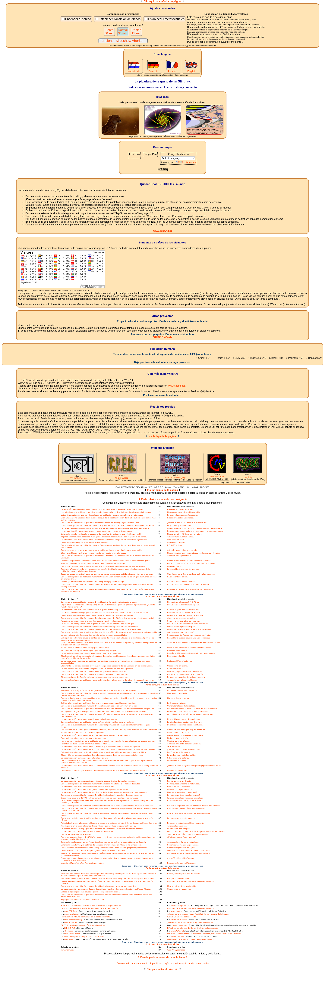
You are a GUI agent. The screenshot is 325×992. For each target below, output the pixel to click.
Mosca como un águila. (177, 693)
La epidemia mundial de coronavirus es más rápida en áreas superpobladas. (94, 635)
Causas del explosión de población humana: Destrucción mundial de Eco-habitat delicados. (100, 784)
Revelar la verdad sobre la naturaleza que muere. (188, 853)
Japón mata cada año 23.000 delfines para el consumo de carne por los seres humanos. (99, 798)
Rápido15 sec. (136, 31)
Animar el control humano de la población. (185, 674)
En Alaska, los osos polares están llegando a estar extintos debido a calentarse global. (99, 624)
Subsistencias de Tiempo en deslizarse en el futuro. (189, 635)
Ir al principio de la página (162, 490)
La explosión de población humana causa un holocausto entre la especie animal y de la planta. (102, 509)
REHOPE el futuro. (175, 545)
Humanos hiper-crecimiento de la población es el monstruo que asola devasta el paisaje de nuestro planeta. (108, 741)
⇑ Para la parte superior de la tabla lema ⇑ (162, 957)
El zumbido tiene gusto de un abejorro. (184, 719)
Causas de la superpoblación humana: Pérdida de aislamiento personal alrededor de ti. (99, 886)
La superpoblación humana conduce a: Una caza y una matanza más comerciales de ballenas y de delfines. (108, 749)
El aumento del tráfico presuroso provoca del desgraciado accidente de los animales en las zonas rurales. (107, 666)
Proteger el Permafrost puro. (179, 661)
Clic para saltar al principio (162, 969)
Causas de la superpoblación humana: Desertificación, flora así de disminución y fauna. (99, 602)
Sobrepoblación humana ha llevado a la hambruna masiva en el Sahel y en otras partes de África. (103, 752)
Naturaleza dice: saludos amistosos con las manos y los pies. (193, 553)
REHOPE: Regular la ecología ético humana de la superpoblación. (90, 908)
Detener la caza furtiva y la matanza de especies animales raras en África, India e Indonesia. (101, 845)
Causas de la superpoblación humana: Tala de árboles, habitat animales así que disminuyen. (101, 629)
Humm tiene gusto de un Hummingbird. (184, 512)
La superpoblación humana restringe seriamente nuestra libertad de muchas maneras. (98, 781)
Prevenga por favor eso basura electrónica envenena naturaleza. (195, 531)
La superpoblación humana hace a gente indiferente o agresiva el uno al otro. (95, 789)
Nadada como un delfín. (177, 738)
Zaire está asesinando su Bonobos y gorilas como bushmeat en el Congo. (93, 563)
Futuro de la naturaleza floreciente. (182, 515)
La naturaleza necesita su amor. (181, 818)
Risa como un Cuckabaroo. (179, 787)
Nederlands (134, 71)
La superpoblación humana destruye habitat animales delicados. (89, 719)
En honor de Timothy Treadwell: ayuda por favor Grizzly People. (88, 650)
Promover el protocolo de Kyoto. (181, 848)
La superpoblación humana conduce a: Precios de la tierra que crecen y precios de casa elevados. (104, 792)
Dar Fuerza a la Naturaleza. (179, 752)
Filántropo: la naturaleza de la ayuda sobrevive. (188, 711)
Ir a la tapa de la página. (163, 436)
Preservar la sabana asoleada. (180, 518)
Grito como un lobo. (175, 540)
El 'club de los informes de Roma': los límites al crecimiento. (193, 928)
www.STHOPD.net (72, 934)
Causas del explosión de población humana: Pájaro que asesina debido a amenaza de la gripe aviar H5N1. (108, 525)
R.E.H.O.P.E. (70, 928)
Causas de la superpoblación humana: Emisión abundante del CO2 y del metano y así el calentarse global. (107, 618)
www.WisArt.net (162, 230)
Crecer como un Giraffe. (177, 666)
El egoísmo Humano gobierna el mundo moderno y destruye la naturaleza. (93, 553)
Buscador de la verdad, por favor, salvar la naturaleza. (190, 881)
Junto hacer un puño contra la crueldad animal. (187, 834)
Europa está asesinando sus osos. (76, 834)
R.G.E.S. (248, 477)
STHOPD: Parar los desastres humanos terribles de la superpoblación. (91, 905)
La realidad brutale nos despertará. (182, 690)
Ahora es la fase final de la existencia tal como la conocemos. (194, 643)
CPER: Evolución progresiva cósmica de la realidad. (83, 925)
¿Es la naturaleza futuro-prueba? (181, 837)
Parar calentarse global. (177, 577)
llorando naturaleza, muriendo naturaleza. (185, 798)
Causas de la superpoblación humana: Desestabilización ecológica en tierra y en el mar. (99, 706)
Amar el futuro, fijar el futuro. (179, 556)
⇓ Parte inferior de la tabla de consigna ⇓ (162, 499)
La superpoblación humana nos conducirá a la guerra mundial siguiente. (92, 610)
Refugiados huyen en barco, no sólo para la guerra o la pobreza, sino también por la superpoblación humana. (109, 823)
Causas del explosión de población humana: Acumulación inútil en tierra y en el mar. (97, 722)
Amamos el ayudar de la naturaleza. (183, 842)
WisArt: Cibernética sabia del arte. (182, 917)
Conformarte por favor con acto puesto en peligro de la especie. (195, 528)
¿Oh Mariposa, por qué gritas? (180, 632)
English (191, 71)
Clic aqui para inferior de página (162, 1)
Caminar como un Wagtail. (178, 741)
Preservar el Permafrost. (177, 650)
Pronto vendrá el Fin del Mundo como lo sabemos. (189, 561)
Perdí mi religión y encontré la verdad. (183, 610)
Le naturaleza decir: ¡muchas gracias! (183, 795)
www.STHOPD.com (179, 920)
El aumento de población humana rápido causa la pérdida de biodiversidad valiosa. (97, 615)
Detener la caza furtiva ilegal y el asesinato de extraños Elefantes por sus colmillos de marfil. (101, 534)
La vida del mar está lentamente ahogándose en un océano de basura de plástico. (97, 669)
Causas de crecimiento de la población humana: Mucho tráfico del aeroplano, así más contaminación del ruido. (109, 632)
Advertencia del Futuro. (177, 770)
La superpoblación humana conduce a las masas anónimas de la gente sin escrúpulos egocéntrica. (104, 540)
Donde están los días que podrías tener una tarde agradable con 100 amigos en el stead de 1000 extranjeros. (109, 730)
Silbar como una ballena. (178, 758)
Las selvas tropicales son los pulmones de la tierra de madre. (193, 806)
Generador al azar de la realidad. (181, 706)
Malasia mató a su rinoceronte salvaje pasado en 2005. (85, 648)
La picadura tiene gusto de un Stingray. (184, 722)
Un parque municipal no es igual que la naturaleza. (189, 629)
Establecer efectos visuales (166, 19)
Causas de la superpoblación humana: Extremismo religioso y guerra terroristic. (95, 674)
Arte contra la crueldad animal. (180, 537)
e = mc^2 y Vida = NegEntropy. (180, 858)
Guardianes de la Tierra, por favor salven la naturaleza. (191, 574)
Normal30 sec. (123, 31)
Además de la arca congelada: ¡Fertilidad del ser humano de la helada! (198, 914)
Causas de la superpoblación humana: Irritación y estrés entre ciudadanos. (93, 671)
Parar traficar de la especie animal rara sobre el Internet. (85, 744)
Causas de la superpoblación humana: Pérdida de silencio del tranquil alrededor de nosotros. (101, 795)
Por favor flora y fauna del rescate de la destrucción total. (86, 917)
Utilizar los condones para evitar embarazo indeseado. (84, 542)
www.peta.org (176, 911)
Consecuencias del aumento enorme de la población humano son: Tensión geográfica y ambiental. (104, 848)
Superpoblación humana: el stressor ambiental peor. (83, 738)
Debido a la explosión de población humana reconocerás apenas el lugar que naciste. (98, 703)
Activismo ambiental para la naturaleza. (184, 744)
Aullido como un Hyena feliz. (179, 732)
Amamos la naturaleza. (177, 826)
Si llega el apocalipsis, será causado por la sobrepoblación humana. (90, 892)
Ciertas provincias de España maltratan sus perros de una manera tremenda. (94, 677)
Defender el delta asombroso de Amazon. (185, 615)
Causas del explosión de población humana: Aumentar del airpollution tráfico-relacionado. (100, 627)
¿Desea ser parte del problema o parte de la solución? (191, 922)
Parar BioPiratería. (175, 669)
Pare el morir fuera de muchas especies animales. (188, 813)
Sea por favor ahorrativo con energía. (183, 621)
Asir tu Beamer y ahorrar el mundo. (182, 550)
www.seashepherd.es (180, 905)
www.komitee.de (178, 936)
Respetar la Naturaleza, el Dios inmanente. (185, 823)
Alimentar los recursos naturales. (181, 618)
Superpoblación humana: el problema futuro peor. (82, 899)
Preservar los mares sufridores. (180, 509)
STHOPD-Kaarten (78, 478)
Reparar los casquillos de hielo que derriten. (186, 677)
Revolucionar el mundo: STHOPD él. (183, 602)
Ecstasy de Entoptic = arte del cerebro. (184, 874)
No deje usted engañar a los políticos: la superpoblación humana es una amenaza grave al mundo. (104, 711)
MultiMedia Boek (217, 476)
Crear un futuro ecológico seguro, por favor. (186, 730)
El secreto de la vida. (176, 656)
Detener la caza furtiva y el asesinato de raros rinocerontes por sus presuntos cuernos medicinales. (104, 770)
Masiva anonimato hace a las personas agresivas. (82, 732)
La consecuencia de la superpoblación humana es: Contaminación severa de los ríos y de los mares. (105, 612)
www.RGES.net (70, 922)
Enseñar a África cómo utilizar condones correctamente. (191, 653)
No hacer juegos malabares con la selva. (185, 671)
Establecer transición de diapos (119, 19)
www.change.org (180, 925)
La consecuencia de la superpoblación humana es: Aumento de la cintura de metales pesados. (102, 829)
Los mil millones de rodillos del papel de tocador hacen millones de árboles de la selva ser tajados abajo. (106, 512)
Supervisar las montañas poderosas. (183, 845)
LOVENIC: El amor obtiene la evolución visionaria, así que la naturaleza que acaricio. (204, 934)
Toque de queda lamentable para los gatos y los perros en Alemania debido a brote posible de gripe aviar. (107, 574)
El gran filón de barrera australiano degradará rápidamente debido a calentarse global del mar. (102, 755)
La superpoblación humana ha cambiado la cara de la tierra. (87, 831)
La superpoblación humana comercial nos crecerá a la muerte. (88, 787)
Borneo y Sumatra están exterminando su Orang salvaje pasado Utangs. (92, 582)
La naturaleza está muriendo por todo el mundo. (188, 584)
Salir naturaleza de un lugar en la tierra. (184, 801)
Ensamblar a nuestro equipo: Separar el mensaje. (188, 638)
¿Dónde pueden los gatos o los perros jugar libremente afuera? (194, 766)
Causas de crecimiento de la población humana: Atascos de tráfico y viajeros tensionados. (100, 523)
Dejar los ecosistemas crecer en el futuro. (185, 725)
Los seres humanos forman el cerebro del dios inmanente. (192, 709)
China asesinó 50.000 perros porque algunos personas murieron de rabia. (93, 850)
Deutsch (152, 71)
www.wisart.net (67, 950)
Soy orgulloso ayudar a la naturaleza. (183, 784)
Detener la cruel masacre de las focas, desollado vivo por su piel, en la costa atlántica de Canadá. (103, 842)
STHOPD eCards (162, 337)
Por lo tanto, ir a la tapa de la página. (162, 596)
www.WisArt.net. (174, 747)
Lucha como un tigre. (176, 703)
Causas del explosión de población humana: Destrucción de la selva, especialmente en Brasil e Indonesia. (107, 806)
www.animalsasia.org (73, 920)
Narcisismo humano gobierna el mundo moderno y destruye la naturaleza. (93, 621)
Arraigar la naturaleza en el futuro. (182, 680)
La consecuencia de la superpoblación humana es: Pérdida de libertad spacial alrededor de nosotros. (105, 528)
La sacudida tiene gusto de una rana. (183, 569)
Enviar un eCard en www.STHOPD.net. (184, 612)
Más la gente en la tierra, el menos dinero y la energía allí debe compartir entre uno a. (98, 826)
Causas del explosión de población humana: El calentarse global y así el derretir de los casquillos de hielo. (107, 680)
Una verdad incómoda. (177, 761)
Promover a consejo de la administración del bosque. (190, 589)
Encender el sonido (78, 19)
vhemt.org (68, 931)
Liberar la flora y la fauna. (178, 698)
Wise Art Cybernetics (176, 950)
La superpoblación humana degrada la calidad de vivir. (85, 758)
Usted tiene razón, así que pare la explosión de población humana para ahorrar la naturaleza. (102, 515)
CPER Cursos (121, 478)
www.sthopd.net (176, 385)
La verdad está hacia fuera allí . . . (182, 755)
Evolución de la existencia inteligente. (183, 605)
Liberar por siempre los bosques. (181, 627)
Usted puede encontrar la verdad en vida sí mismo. (189, 648)
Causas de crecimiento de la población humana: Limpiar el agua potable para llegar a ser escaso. (103, 566)
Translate (191, 162)
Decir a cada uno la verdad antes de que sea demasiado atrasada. (196, 831)
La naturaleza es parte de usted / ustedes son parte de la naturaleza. (91, 653)
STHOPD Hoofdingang (175, 477)
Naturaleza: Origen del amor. (179, 789)
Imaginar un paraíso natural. (179, 525)
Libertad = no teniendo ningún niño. (183, 792)
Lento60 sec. (109, 31)
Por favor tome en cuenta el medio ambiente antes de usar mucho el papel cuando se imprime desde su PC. (108, 878)
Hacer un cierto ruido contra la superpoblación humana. (191, 563)
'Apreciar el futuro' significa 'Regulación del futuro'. (83, 863)
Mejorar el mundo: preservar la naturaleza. (185, 735)
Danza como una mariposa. (179, 829)
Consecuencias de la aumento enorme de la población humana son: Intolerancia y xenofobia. (102, 550)
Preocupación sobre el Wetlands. (181, 863)
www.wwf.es (69, 939)
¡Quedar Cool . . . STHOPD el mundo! (183, 749)
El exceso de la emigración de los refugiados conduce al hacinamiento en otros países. (99, 690)
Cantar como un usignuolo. (179, 889)
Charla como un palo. (176, 542)
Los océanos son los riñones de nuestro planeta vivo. (190, 714)
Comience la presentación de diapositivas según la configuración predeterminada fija (163, 963)
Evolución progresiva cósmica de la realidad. (186, 808)
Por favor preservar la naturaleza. (181, 582)
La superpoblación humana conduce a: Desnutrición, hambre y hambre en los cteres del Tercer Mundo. (106, 889)
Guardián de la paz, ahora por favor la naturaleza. (189, 850)
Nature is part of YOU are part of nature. (184, 534)
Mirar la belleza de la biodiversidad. (182, 886)
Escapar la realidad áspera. (179, 878)
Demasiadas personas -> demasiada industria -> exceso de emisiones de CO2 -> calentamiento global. (105, 561)
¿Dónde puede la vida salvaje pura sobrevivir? (187, 523)
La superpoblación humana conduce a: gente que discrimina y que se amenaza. (96, 735)
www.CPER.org (70, 911)
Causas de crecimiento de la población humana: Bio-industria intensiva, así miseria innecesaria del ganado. (107, 709)
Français (172, 71)
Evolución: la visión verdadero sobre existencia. (187, 624)
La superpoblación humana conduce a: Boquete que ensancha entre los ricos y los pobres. (101, 747)
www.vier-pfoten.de (72, 914)
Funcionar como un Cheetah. (180, 781)
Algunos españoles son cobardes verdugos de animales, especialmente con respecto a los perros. (104, 537)
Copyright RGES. (174, 566)
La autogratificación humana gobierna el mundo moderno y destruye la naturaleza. (97, 531)
